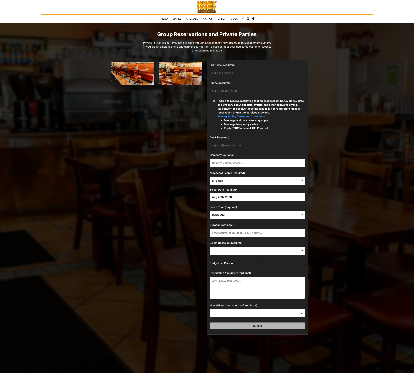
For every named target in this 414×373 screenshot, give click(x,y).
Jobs (234, 18)
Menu (164, 18)
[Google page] (253, 18)
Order (222, 18)
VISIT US (208, 18)
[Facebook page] (242, 18)
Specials (192, 18)
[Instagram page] (248, 18)
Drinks (177, 18)
